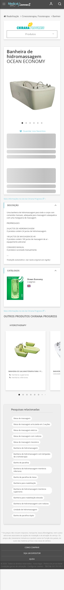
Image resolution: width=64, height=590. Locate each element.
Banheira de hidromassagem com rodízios (31, 503)
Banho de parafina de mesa (25, 477)
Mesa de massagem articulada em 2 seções (32, 424)
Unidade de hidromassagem (25, 509)
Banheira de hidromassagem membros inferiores (30, 470)
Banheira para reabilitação (25, 483)
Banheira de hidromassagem (26, 448)
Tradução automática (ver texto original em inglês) (28, 260)
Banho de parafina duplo (24, 515)
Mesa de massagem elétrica (25, 430)
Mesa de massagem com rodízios (27, 436)
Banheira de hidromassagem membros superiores (30, 490)
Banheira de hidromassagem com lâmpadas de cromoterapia (32, 455)
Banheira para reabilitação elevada (28, 497)
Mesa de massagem (22, 418)
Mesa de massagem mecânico (26, 442)
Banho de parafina (21, 462)
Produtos (30, 34)
